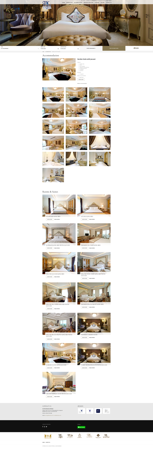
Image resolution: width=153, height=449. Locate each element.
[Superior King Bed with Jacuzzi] (59, 234)
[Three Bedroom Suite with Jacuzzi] (94, 354)
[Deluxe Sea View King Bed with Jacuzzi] (59, 293)
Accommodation (78, 2)
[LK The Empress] (47, 5)
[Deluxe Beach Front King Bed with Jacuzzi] (59, 324)
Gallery (102, 2)
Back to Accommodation (82, 83)
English (83, 0)
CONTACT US (108, 2)
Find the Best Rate (114, 48)
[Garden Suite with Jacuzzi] (53, 94)
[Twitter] (46, 426)
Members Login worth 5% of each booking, (96, 0)
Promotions (69, 2)
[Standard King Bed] (59, 206)
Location (97, 2)
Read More (57, 219)
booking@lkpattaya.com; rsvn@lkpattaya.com (53, 415)
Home (43, 51)
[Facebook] (42, 426)
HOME (63, 2)
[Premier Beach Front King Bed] (94, 293)
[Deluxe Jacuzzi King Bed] (59, 263)
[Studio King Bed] (94, 206)
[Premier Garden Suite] (94, 324)
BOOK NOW (81, 79)
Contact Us (48, 442)
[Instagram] (44, 426)
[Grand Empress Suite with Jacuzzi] (59, 383)
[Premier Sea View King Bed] (94, 234)
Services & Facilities (88, 2)
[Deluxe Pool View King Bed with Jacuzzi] (94, 263)
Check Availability (91, 48)
